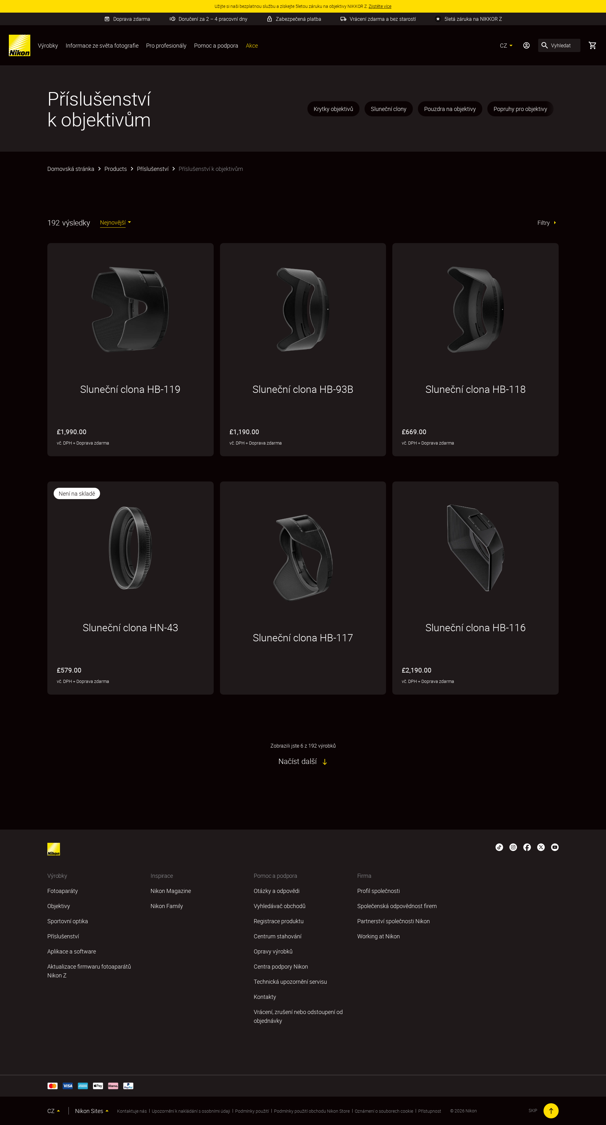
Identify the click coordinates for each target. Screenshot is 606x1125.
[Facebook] (527, 846)
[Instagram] (513, 846)
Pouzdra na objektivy (450, 109)
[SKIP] (551, 1110)
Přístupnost (429, 1111)
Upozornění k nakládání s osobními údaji (191, 1111)
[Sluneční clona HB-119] (130, 309)
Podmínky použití (252, 1111)
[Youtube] (555, 846)
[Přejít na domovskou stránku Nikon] (19, 45)
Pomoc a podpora (216, 45)
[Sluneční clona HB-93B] (303, 309)
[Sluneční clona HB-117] (303, 558)
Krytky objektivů (333, 109)
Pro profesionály (166, 45)
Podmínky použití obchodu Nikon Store (312, 1111)
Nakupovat (252, 687)
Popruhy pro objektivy (520, 109)
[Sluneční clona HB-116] (475, 548)
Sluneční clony (389, 109)
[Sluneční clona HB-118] (475, 309)
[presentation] (432, 108)
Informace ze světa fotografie (102, 45)
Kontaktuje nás (132, 1111)
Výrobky (48, 45)
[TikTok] (499, 846)
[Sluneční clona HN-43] (130, 548)
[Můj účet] (526, 45)
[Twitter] (541, 846)
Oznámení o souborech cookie (384, 1111)
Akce (252, 45)
